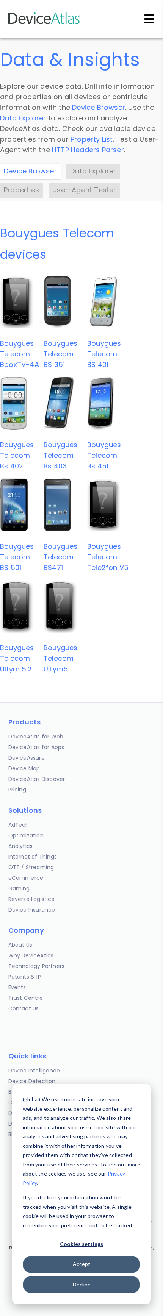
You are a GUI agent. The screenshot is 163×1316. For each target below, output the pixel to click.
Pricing (17, 789)
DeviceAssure (26, 758)
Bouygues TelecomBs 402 (17, 455)
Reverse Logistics (31, 899)
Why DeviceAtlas (31, 955)
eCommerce (26, 878)
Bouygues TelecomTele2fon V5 (108, 557)
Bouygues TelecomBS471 (61, 557)
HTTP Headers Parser (88, 150)
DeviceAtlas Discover (36, 779)
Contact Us (23, 1008)
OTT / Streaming (31, 867)
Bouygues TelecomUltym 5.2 (17, 658)
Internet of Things (32, 856)
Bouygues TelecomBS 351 (61, 354)
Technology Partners (36, 966)
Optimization (26, 835)
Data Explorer (23, 118)
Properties (21, 190)
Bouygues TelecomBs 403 (61, 455)
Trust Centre (25, 998)
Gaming (19, 888)
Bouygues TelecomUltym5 (61, 658)
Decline (82, 1284)
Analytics (20, 846)
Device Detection (32, 1081)
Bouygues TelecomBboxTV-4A (19, 354)
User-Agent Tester (84, 190)
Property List (92, 139)
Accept (81, 1264)
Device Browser (98, 107)
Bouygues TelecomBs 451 (104, 455)
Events (17, 987)
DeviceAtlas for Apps (36, 747)
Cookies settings (81, 1244)
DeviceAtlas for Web (36, 736)
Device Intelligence (34, 1070)
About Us (20, 945)
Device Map (24, 768)
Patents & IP (24, 976)
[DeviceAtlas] (44, 23)
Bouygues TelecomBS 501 (17, 557)
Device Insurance (31, 909)
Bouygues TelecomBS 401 (104, 354)
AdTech (18, 825)
